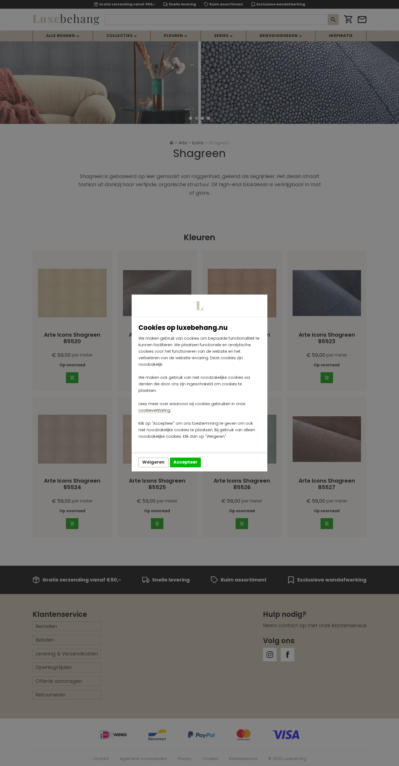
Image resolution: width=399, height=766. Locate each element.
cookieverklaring (154, 410)
